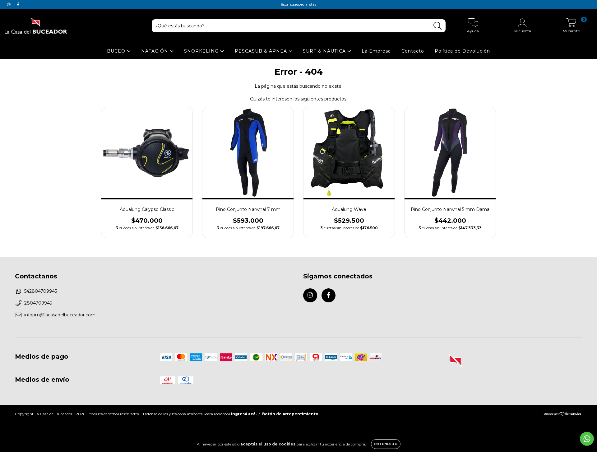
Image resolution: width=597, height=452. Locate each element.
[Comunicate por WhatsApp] (587, 439)
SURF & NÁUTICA (325, 51)
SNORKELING (202, 51)
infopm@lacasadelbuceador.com (59, 315)
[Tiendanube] (562, 414)
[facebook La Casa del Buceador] (18, 4)
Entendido (386, 444)
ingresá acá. (244, 414)
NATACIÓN (155, 51)
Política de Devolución (462, 51)
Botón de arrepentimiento (290, 414)
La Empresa (376, 51)
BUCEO (117, 51)
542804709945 (40, 291)
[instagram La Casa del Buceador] (9, 4)
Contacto (412, 51)
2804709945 (38, 303)
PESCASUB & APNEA (262, 51)
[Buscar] (437, 26)
